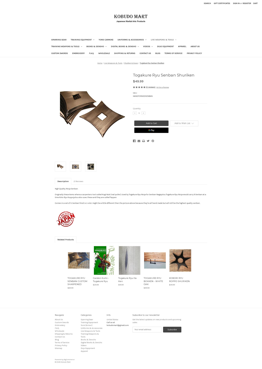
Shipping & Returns (124, 53)
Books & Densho (95, 46)
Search (207, 3)
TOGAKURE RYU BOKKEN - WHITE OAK (153, 281)
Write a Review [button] (162, 87)
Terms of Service (173, 53)
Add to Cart (79, 263)
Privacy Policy (194, 53)
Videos (146, 46)
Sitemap (58, 348)
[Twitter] (148, 141)
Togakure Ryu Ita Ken (127, 280)
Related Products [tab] (65, 239)
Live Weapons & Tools (162, 39)
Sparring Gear (58, 39)
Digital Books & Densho (123, 46)
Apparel (182, 46)
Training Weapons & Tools (65, 46)
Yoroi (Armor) (106, 39)
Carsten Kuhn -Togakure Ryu (101, 280)
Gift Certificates (222, 3)
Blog (157, 53)
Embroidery (78, 53)
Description (63, 181)
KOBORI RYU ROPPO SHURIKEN (179, 280)
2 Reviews (78, 181)
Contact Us (145, 53)
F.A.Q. (91, 53)
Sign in (236, 3)
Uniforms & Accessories (131, 39)
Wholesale (104, 53)
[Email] (139, 141)
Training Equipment (81, 39)
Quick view (79, 258)
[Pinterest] (152, 141)
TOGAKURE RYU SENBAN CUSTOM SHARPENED (77, 281)
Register (247, 3)
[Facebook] (134, 141)
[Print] (143, 141)
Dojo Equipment (165, 46)
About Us (195, 46)
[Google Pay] (151, 130)
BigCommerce (69, 360)
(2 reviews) (151, 87)
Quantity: (137, 108)
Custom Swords (59, 53)
